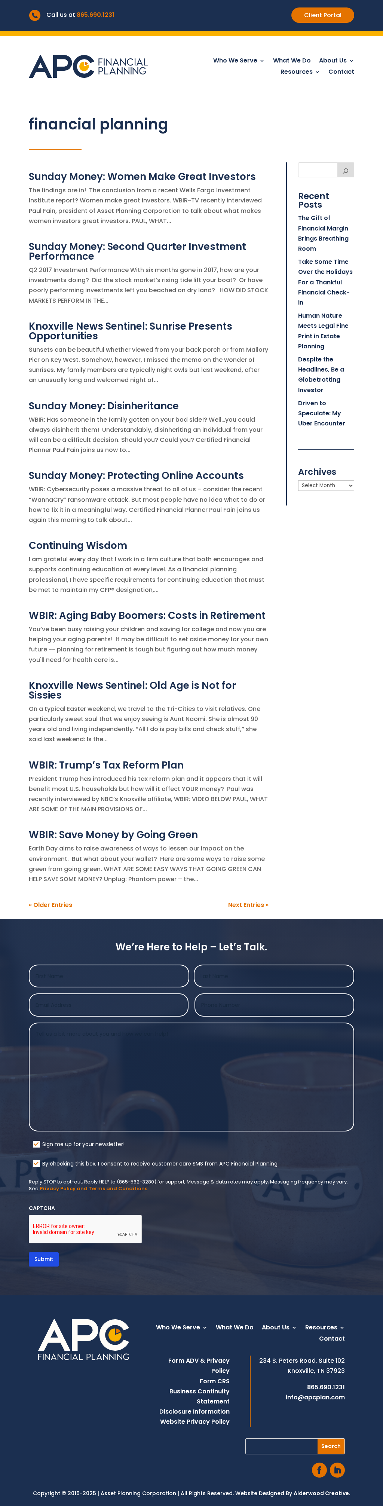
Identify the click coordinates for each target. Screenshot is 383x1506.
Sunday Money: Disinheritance (104, 406)
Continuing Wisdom (78, 545)
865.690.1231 (95, 14)
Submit (43, 1259)
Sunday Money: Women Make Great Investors (142, 176)
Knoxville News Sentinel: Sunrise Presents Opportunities (130, 331)
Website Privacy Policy (195, 1421)
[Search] (346, 169)
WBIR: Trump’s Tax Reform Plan (106, 765)
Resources (297, 72)
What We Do (292, 61)
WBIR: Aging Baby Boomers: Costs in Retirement (147, 615)
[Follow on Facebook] (319, 1470)
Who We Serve (235, 61)
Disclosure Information (194, 1411)
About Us (333, 61)
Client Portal (322, 15)
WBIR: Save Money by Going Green (113, 834)
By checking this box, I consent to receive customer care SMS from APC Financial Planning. (160, 1163)
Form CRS (215, 1381)
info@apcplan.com (315, 1397)
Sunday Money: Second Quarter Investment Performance (137, 251)
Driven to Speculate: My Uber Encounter (321, 413)
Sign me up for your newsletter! (83, 1144)
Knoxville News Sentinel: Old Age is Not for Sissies (132, 690)
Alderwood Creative (321, 1493)
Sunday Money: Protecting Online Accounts (136, 475)
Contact (341, 72)
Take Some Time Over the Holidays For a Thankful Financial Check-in (325, 282)
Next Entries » (248, 905)
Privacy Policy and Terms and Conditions (93, 1188)
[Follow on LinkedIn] (337, 1470)
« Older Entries (50, 905)
